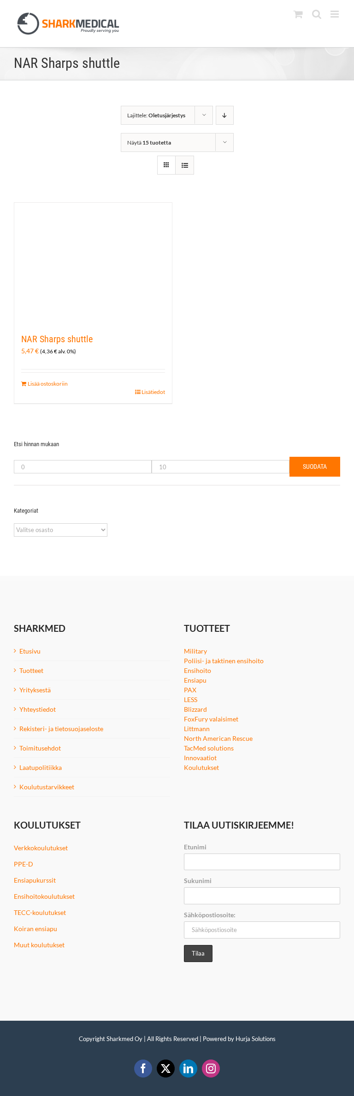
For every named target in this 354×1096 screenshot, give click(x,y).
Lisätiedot (153, 391)
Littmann (197, 729)
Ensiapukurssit (35, 880)
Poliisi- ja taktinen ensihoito (224, 661)
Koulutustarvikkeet (46, 787)
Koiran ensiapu (35, 929)
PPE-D (23, 864)
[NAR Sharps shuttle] (93, 263)
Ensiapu (195, 680)
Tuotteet (31, 670)
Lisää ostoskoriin (48, 383)
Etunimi (195, 847)
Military (195, 651)
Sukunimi (198, 880)
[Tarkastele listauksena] (185, 165)
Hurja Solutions (256, 1038)
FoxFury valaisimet (211, 719)
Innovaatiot (200, 758)
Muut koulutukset (39, 945)
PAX (190, 690)
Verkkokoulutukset (41, 848)
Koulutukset (201, 767)
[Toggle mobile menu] (335, 14)
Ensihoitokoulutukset (44, 896)
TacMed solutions (209, 748)
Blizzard (195, 709)
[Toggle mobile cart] (298, 14)
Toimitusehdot (40, 748)
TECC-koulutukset (40, 912)
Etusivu (30, 651)
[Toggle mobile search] (316, 14)
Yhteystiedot (37, 709)
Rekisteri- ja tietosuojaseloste (61, 729)
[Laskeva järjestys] (225, 115)
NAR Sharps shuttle (57, 339)
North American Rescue (218, 738)
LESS (190, 699)
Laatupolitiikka (40, 767)
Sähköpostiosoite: (210, 915)
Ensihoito (197, 670)
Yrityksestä (35, 690)
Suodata (315, 466)
